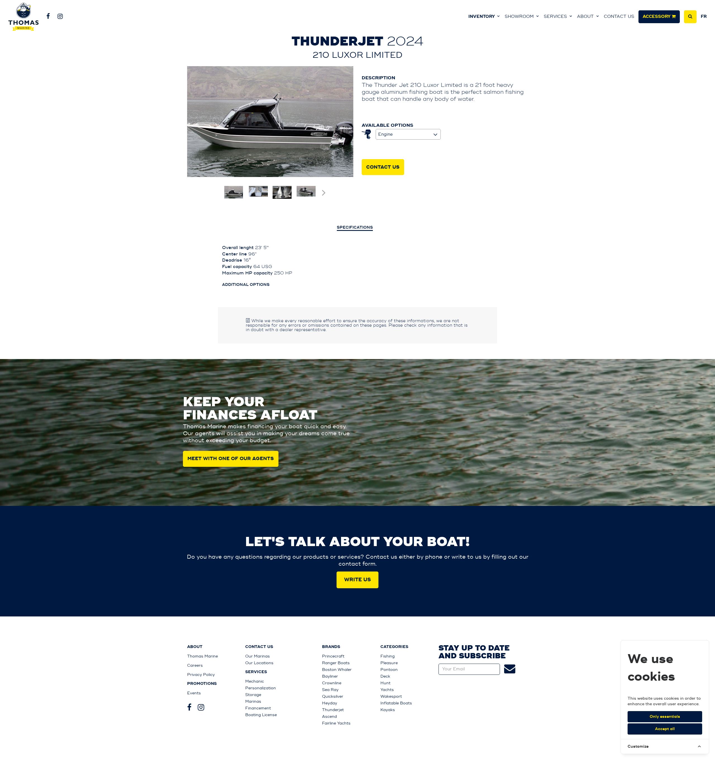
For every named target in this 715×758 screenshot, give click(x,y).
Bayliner (330, 676)
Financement (258, 708)
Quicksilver (332, 696)
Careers (195, 665)
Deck (385, 676)
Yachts (387, 689)
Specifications (355, 227)
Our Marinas (257, 656)
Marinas (253, 701)
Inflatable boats (396, 703)
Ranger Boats (336, 663)
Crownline (331, 683)
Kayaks (387, 709)
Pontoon (389, 669)
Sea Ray (330, 689)
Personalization (260, 688)
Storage (253, 694)
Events (194, 693)
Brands (331, 646)
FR (704, 16)
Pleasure (389, 663)
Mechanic (254, 681)
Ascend (329, 716)
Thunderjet (333, 709)
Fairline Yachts (336, 723)
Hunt (385, 683)
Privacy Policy (201, 674)
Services (556, 16)
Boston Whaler (337, 669)
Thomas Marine (202, 656)
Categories (394, 646)
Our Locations (259, 663)
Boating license (261, 714)
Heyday (329, 703)
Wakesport (391, 696)
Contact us (619, 16)
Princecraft (333, 656)
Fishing (387, 656)
